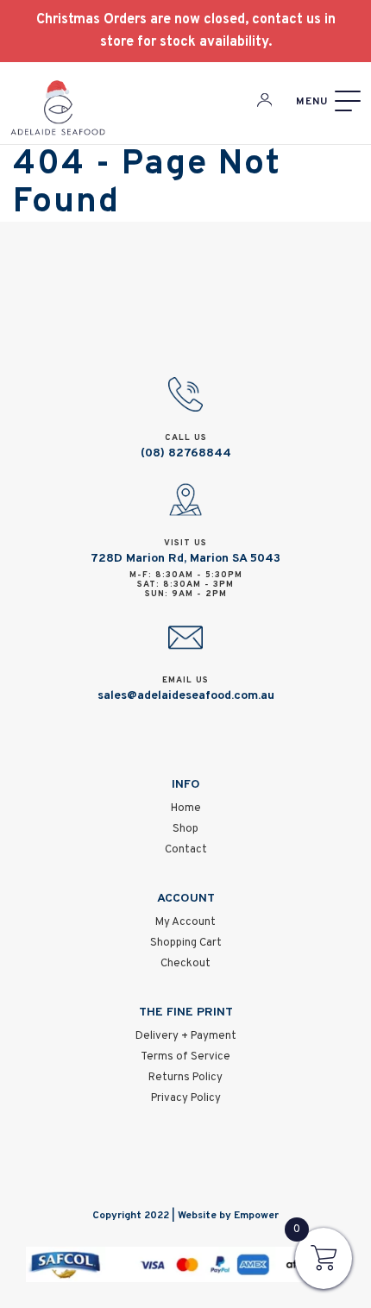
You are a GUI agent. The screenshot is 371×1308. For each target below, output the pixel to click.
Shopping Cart (186, 943)
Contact (186, 850)
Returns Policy (185, 1078)
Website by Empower (228, 1216)
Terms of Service (185, 1057)
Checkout (185, 964)
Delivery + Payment (185, 1036)
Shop (185, 829)
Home (186, 808)
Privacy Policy (186, 1098)
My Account (185, 922)
